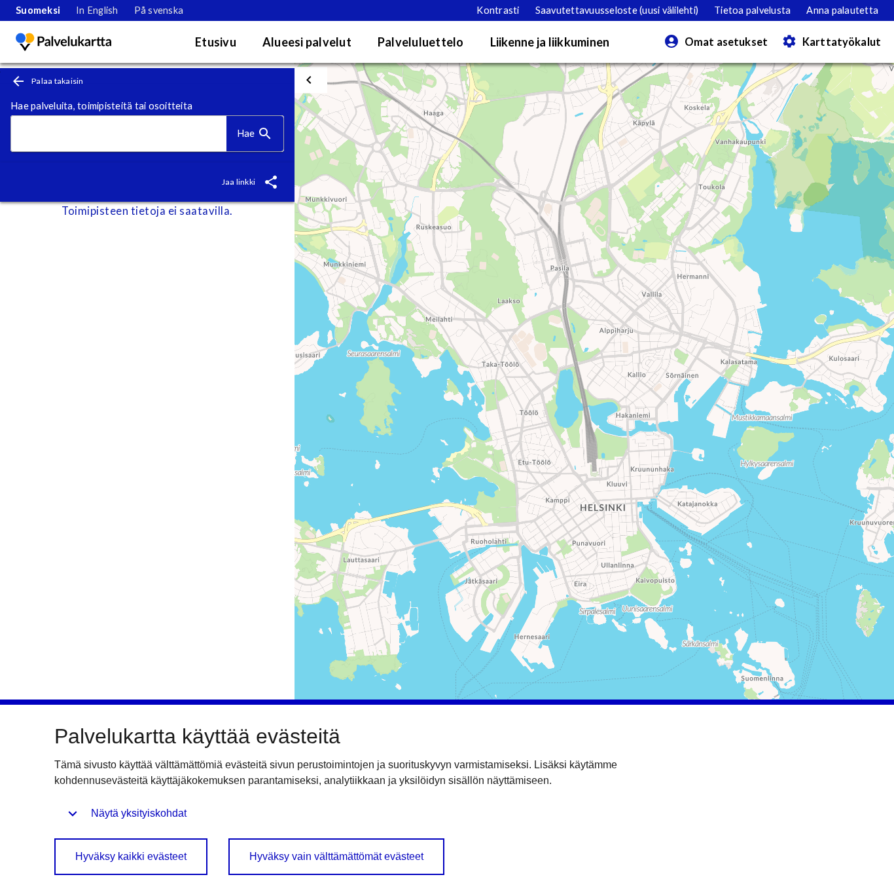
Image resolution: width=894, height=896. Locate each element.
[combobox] (118, 134)
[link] (38, 10)
